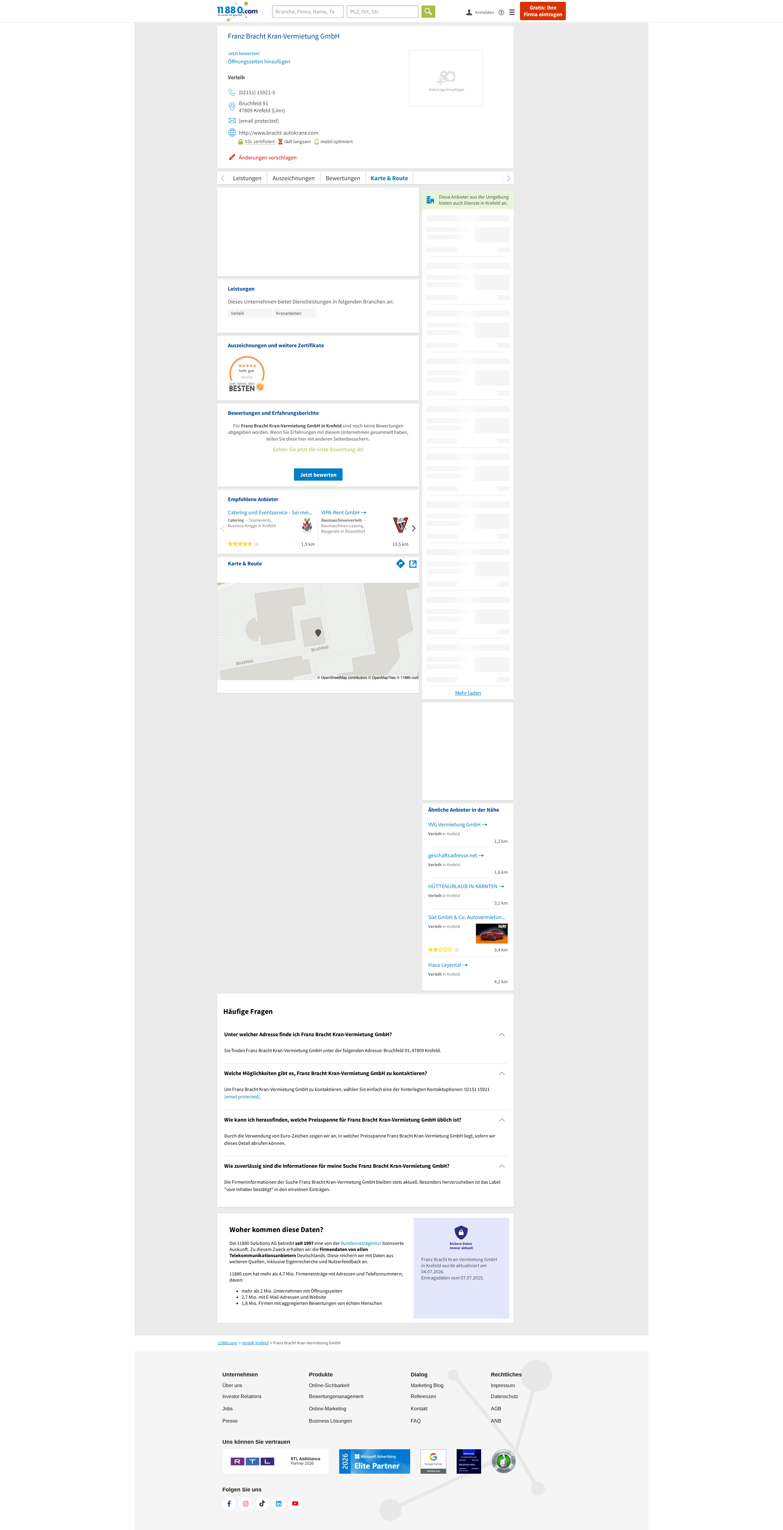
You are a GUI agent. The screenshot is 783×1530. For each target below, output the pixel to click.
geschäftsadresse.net (452, 855)
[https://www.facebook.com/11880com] (229, 1503)
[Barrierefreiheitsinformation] (504, 12)
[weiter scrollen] (508, 178)
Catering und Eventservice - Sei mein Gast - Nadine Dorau (271, 512)
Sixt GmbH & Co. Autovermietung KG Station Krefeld (468, 917)
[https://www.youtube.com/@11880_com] (295, 1503)
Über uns (232, 1385)
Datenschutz (504, 1396)
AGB (496, 1408)
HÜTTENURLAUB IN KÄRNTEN (463, 886)
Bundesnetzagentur (361, 1243)
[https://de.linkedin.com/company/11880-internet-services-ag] (278, 1503)
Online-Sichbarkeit (329, 1385)
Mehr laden (468, 692)
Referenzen (423, 1396)
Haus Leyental (444, 964)
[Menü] (514, 12)
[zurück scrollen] (222, 178)
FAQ (416, 1421)
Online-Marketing (327, 1408)
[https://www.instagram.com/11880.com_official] (245, 1503)
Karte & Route (389, 178)
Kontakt (419, 1408)
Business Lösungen (330, 1421)
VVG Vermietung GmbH (454, 824)
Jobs (227, 1408)
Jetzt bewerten (318, 474)
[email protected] (242, 1096)
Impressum (503, 1385)
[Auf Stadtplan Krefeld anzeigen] (413, 563)
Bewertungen (343, 178)
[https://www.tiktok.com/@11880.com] (262, 1503)
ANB (496, 1421)
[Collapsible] (502, 1034)
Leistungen (247, 178)
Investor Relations (242, 1396)
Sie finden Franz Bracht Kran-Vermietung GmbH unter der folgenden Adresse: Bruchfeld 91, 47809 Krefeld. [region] (332, 1050)
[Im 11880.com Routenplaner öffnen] (400, 562)
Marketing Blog (427, 1385)
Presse (230, 1421)
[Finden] (428, 12)
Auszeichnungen (294, 178)
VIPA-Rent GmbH (340, 512)
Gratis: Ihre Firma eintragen (543, 11)
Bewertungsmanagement (336, 1396)
